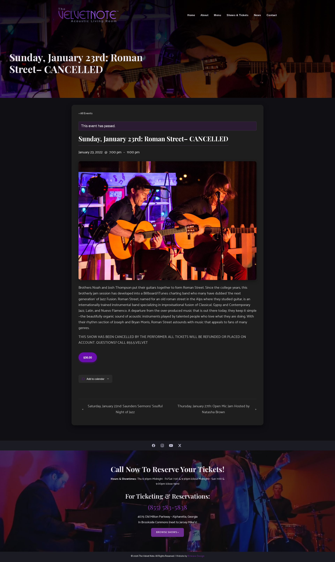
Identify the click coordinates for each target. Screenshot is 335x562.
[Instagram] (163, 445)
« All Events (85, 113)
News (257, 15)
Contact (272, 15)
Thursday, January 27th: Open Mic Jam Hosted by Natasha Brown (216, 409)
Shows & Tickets (237, 15)
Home (191, 15)
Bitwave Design (196, 556)
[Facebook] (154, 445)
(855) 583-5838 (167, 507)
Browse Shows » (167, 532)
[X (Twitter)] (180, 445)
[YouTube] (172, 445)
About (204, 15)
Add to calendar (95, 379)
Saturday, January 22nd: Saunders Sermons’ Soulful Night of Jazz (122, 409)
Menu (217, 15)
